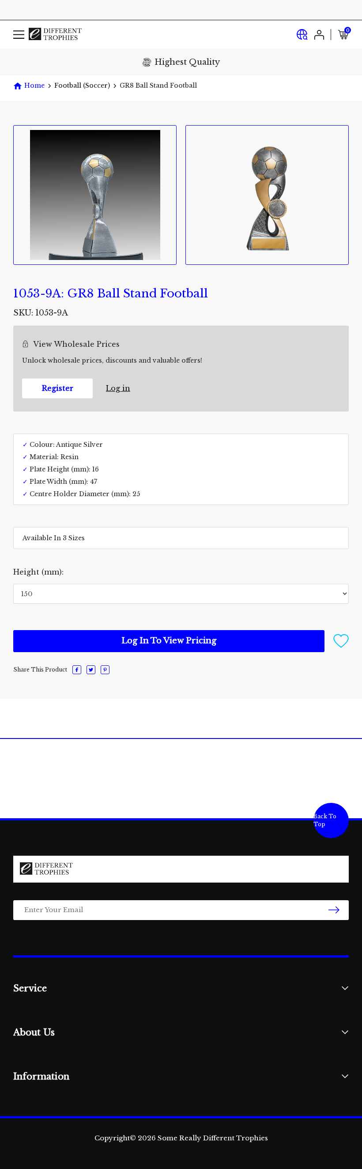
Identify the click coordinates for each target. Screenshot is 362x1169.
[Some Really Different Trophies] (55, 34)
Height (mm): (38, 572)
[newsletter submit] (334, 910)
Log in (118, 388)
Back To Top (324, 820)
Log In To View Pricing (168, 641)
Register (57, 388)
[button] (341, 640)
